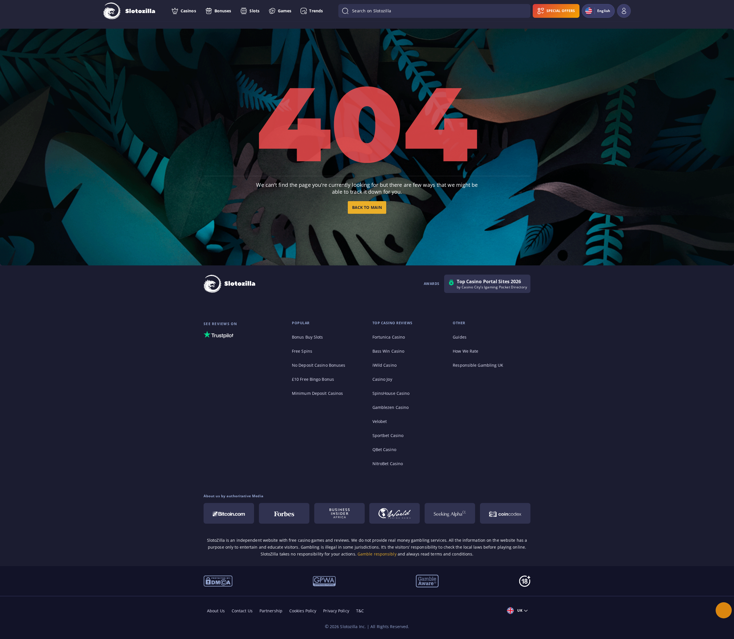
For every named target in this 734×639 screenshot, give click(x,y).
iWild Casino (384, 365)
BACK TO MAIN (367, 207)
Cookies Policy (302, 610)
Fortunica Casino (388, 337)
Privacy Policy (336, 610)
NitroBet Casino (387, 463)
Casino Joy (382, 379)
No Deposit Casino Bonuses (318, 365)
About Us (216, 610)
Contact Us (242, 610)
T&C (360, 610)
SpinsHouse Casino (391, 393)
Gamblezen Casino (390, 407)
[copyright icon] (394, 513)
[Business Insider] (339, 513)
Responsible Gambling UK (478, 365)
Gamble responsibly (377, 554)
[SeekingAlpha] (450, 513)
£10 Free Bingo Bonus (313, 379)
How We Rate (465, 351)
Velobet (379, 421)
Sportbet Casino (388, 435)
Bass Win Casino (388, 351)
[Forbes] (284, 513)
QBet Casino (384, 449)
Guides (459, 337)
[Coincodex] (505, 513)
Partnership (270, 610)
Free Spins (302, 351)
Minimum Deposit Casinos (317, 393)
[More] (724, 610)
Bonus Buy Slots (307, 337)
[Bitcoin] (229, 513)
